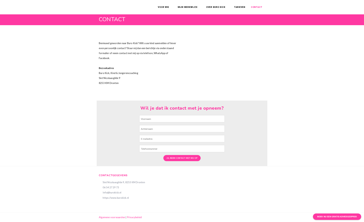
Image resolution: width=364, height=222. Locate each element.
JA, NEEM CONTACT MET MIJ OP (182, 158)
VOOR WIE (164, 7)
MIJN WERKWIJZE (188, 7)
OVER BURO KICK (216, 7)
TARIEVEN (239, 7)
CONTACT (256, 7)
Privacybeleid (134, 217)
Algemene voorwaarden (112, 217)
